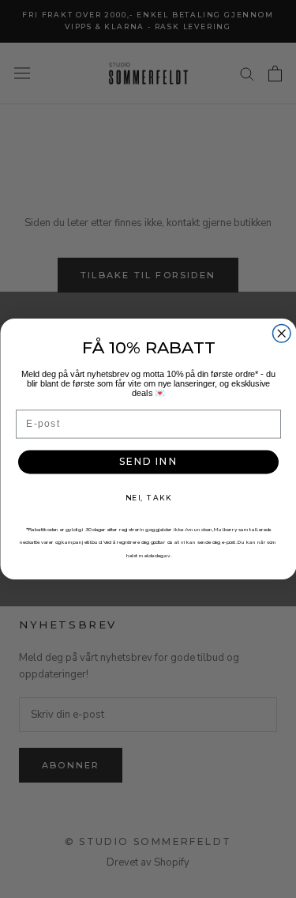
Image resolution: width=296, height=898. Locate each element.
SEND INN (148, 461)
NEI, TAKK (148, 497)
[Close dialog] (281, 334)
